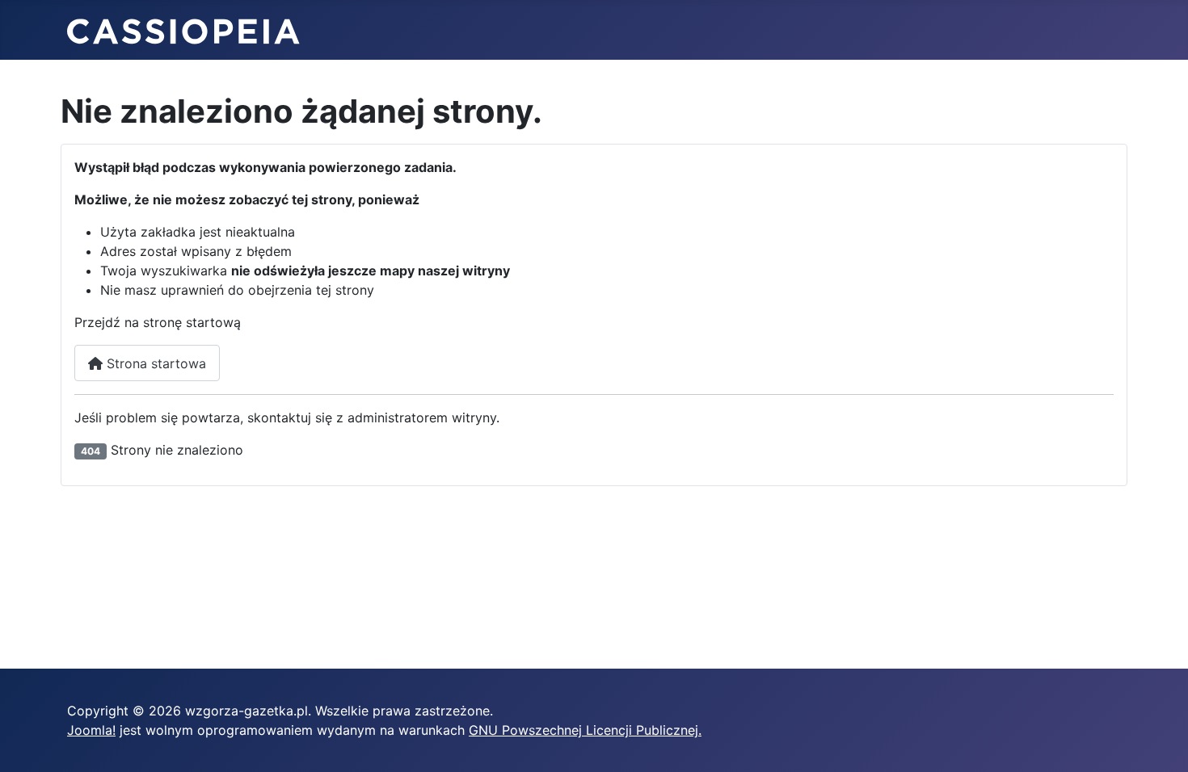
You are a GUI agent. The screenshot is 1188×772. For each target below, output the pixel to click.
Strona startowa (154, 363)
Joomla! (91, 730)
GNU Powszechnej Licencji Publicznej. (585, 730)
